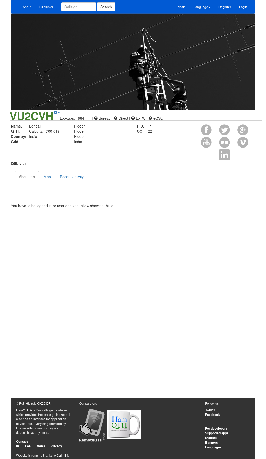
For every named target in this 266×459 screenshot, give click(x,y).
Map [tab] (47, 176)
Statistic (211, 437)
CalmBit (63, 455)
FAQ (28, 446)
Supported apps (217, 433)
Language (201, 6)
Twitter (210, 409)
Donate (180, 6)
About (27, 6)
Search (106, 6)
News (41, 446)
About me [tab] (27, 176)
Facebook (212, 414)
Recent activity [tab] (72, 176)
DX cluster (46, 6)
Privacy (56, 446)
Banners (211, 442)
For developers (216, 428)
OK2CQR (44, 403)
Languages (213, 447)
